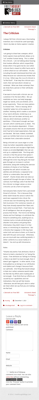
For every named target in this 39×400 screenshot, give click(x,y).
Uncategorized (10, 305)
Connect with (10, 319)
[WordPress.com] (19, 322)
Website (9, 366)
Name (8, 353)
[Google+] (7, 322)
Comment (9, 330)
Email (8, 359)
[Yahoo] (15, 322)
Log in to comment (26, 305)
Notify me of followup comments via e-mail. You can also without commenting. (18, 374)
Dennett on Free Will (11, 27)
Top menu (8, 2)
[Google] (11, 322)
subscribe (9, 377)
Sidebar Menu (9, 23)
